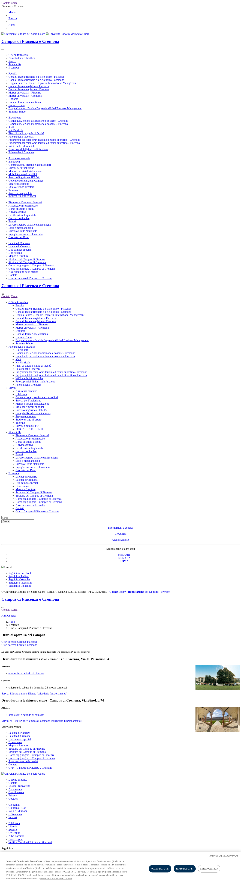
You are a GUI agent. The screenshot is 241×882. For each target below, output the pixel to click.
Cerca (6, 521)
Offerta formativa (18, 54)
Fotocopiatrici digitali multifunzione (28, 149)
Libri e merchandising (20, 227)
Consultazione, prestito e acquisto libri (29, 164)
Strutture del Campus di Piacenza (26, 259)
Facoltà (12, 73)
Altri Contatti (8, 615)
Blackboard (14, 117)
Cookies (13, 798)
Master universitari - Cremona (25, 95)
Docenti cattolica (17, 779)
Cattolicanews (16, 792)
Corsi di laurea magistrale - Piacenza (28, 86)
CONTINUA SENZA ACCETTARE (223, 856)
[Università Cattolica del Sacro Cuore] (45, 33)
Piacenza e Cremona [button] (12, 6)
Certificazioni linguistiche (22, 215)
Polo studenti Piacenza (21, 136)
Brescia (12, 18)
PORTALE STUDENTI (22, 196)
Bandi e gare (15, 839)
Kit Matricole (15, 130)
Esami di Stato (16, 105)
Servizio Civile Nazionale (22, 230)
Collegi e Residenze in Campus (25, 180)
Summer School (17, 111)
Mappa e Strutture (18, 255)
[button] (120, 659)
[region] (120, 867)
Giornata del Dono (18, 237)
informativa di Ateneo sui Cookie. (56, 878)
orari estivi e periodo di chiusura (26, 673)
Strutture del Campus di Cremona (27, 262)
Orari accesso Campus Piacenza (19, 641)
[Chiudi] (2, 294)
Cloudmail (120, 533)
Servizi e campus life (20, 193)
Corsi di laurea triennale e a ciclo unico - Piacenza (36, 76)
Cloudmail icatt (120, 539)
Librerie (12, 826)
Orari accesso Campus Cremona (19, 644)
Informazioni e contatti (120, 527)
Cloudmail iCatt (17, 807)
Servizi (12, 61)
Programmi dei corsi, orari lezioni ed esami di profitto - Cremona (44, 139)
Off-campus (15, 814)
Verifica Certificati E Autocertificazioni (30, 842)
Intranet (12, 817)
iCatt (11, 127)
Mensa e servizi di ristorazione (25, 171)
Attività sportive (17, 211)
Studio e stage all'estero (21, 186)
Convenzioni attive (18, 218)
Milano (12, 12)
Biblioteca (14, 161)
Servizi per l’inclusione (21, 167)
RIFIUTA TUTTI (184, 868)
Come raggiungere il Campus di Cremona (31, 268)
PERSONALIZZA (209, 868)
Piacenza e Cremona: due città (25, 202)
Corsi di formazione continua (24, 102)
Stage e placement (18, 183)
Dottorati (13, 98)
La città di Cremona (19, 246)
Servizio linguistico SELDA (24, 177)
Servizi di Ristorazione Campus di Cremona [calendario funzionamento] (41, 720)
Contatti (12, 274)
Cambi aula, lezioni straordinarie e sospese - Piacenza (38, 123)
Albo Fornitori (16, 835)
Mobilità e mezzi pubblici (22, 174)
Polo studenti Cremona (21, 152)
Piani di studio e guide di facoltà (26, 133)
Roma (11, 24)
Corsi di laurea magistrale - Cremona (28, 89)
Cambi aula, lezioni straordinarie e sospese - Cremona (38, 120)
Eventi (12, 221)
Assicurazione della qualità (23, 271)
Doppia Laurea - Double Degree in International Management (42, 83)
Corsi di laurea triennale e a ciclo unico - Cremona (36, 79)
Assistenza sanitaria (19, 158)
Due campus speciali (19, 249)
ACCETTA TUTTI (160, 868)
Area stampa (15, 789)
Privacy (12, 795)
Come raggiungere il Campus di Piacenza (31, 265)
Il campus (13, 67)
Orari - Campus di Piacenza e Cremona (30, 278)
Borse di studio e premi (21, 208)
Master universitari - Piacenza (24, 92)
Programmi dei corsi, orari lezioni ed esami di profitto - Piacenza (44, 142)
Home (11, 621)
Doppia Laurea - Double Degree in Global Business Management (45, 108)
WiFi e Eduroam (17, 810)
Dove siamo (15, 252)
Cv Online (14, 832)
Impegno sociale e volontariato (25, 234)
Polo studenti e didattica (21, 58)
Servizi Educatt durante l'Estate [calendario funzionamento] (34, 693)
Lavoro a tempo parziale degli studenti (29, 224)
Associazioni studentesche (23, 205)
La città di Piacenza (19, 243)
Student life (14, 64)
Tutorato (13, 190)
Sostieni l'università (19, 785)
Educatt (12, 829)
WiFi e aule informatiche (22, 146)
